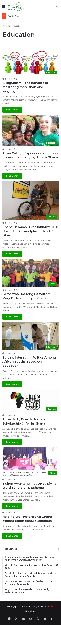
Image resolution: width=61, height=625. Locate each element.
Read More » (12, 109)
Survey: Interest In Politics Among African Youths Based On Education (29, 361)
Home (7, 26)
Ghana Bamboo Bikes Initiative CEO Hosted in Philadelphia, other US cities (30, 231)
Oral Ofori (8, 79)
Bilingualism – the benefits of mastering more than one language (25, 87)
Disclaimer (30, 611)
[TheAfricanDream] (15, 6)
